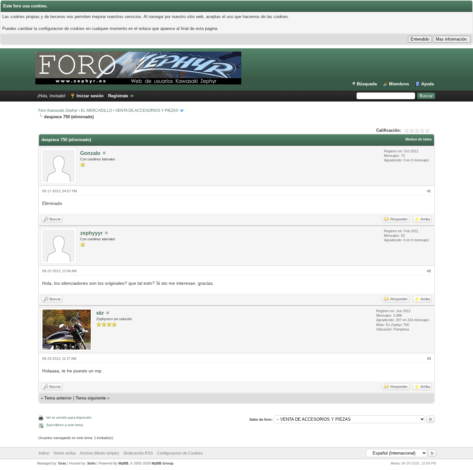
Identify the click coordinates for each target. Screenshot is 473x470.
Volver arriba (64, 453)
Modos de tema (418, 139)
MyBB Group (162, 463)
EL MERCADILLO (96, 110)
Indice (44, 453)
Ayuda (427, 84)
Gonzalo (90, 153)
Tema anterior (58, 398)
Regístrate (118, 95)
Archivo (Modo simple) (99, 453)
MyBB (123, 463)
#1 (429, 191)
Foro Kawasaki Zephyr (58, 110)
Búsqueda (367, 84)
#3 (429, 358)
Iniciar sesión (90, 95)
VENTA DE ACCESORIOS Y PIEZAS (146, 110)
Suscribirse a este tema (64, 425)
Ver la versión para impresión (68, 417)
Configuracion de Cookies (180, 453)
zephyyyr (91, 233)
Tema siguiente (91, 398)
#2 (429, 271)
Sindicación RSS (138, 453)
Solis (91, 463)
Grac (62, 463)
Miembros (399, 84)
